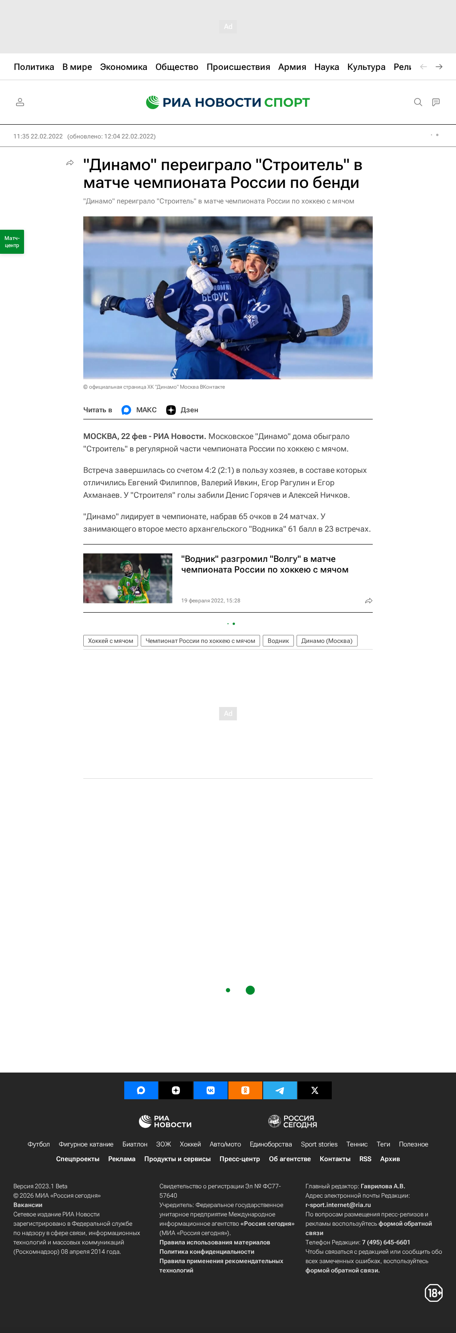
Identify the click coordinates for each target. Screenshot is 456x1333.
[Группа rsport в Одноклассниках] (245, 1090)
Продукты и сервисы (177, 1159)
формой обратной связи (341, 1270)
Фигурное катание (86, 1144)
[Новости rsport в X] (315, 1090)
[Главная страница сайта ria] (198, 102)
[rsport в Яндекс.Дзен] (176, 1090)
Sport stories (319, 1144)
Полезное (413, 1144)
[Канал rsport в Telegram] (280, 1090)
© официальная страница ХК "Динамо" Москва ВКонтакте (154, 387)
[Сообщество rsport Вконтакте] (211, 1090)
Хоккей (190, 1144)
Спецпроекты (77, 1159)
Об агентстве (290, 1159)
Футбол (39, 1144)
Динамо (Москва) (327, 640)
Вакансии (27, 1204)
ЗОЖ (163, 1144)
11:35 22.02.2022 (38, 136)
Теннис (357, 1144)
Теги (383, 1144)
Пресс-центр (240, 1159)
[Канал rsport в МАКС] (141, 1090)
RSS (365, 1159)
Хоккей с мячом (110, 640)
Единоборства (271, 1144)
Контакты (335, 1159)
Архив (390, 1159)
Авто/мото (225, 1144)
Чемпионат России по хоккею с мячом (200, 640)
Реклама (121, 1159)
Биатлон (134, 1144)
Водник (278, 640)
